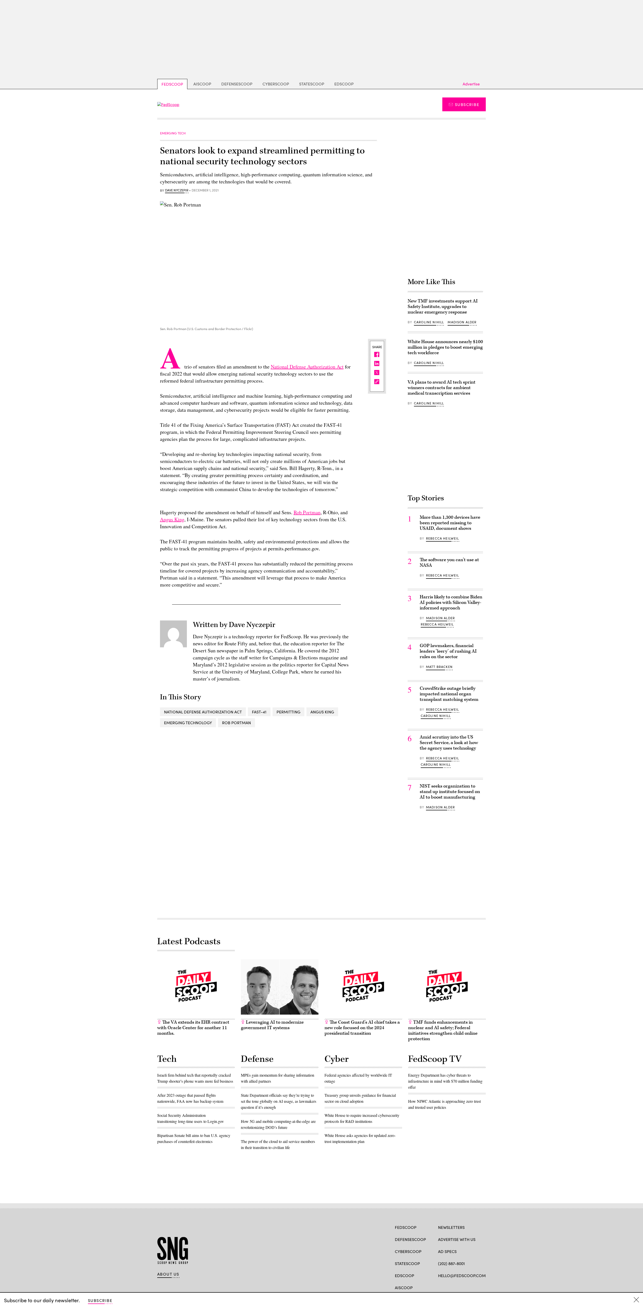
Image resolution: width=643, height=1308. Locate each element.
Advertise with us (456, 1239)
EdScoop (344, 83)
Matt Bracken (439, 666)
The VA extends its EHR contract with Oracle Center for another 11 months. (193, 1027)
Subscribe (467, 104)
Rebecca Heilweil (442, 538)
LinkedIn (460, 1287)
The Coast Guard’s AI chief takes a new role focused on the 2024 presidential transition (362, 1027)
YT (477, 1287)
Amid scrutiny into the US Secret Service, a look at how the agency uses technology (449, 742)
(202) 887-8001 (451, 1263)
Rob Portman (307, 512)
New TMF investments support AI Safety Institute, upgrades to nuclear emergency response (443, 306)
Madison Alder (462, 322)
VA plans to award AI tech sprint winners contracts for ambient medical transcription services (441, 387)
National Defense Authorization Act (307, 366)
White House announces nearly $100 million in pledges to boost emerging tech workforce (445, 347)
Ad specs (447, 1251)
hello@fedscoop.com (462, 1275)
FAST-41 (259, 711)
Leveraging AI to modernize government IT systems (272, 1025)
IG (468, 1287)
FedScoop (172, 84)
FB (440, 1287)
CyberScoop (275, 83)
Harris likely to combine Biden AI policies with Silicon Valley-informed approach (451, 602)
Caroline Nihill (429, 322)
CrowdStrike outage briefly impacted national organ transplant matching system (449, 694)
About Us (168, 1274)
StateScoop (311, 83)
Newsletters (451, 1227)
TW (450, 1287)
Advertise (471, 83)
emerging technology (188, 722)
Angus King (172, 519)
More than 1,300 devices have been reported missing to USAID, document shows (450, 523)
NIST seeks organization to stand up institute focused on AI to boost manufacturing (450, 791)
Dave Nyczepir (176, 190)
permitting (288, 711)
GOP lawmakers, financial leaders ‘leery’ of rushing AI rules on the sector (448, 651)
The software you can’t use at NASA (449, 562)
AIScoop (202, 83)
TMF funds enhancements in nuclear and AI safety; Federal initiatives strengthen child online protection (442, 1030)
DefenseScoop (236, 83)
